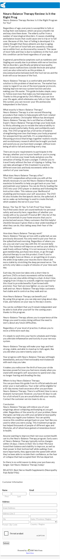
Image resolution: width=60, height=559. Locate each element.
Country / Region (37, 524)
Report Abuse (30, 553)
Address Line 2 (8, 513)
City (4, 519)
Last (19, 496)
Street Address (8, 508)
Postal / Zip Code (9, 524)
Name (4, 490)
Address (5, 502)
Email (31, 490)
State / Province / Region (40, 519)
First (7, 496)
